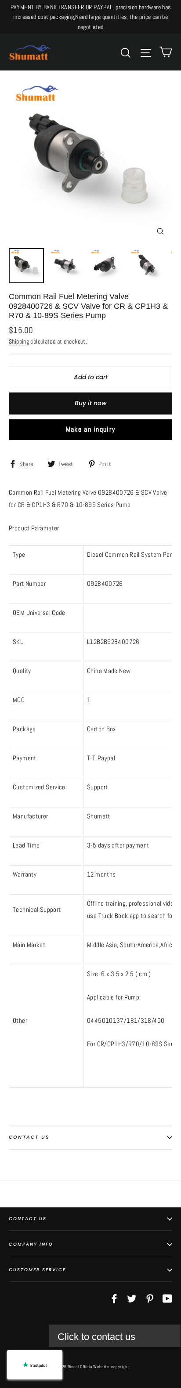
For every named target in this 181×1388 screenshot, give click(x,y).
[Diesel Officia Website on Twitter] (132, 1298)
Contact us (29, 1136)
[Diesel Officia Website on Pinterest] (150, 1298)
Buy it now (91, 403)
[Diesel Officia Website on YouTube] (167, 1298)
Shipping (19, 341)
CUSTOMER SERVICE (37, 1269)
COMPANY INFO (31, 1244)
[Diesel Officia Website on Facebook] (114, 1298)
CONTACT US (28, 1218)
